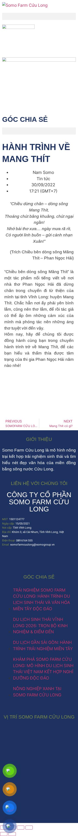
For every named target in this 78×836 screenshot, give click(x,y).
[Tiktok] (20, 557)
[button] (39, 16)
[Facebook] (7, 557)
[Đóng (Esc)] (29, 827)
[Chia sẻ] (20, 827)
